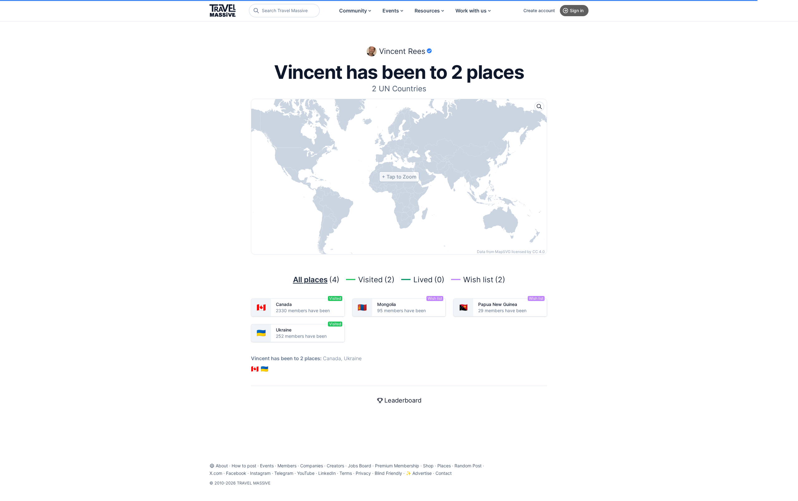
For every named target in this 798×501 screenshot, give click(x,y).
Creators (335, 465)
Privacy (363, 473)
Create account (539, 10)
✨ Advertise (419, 473)
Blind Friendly (388, 473)
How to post (244, 465)
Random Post (468, 465)
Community (353, 10)
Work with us (471, 10)
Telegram (283, 473)
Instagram (260, 473)
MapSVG (503, 251)
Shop (428, 465)
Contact (443, 473)
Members (286, 465)
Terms (345, 473)
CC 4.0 (538, 251)
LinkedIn (327, 473)
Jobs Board (359, 465)
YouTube (306, 473)
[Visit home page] (222, 10)
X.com (215, 473)
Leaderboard (402, 400)
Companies (311, 465)
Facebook (236, 473)
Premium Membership (397, 465)
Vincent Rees (402, 51)
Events (390, 10)
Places (444, 465)
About (222, 465)
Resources (427, 10)
